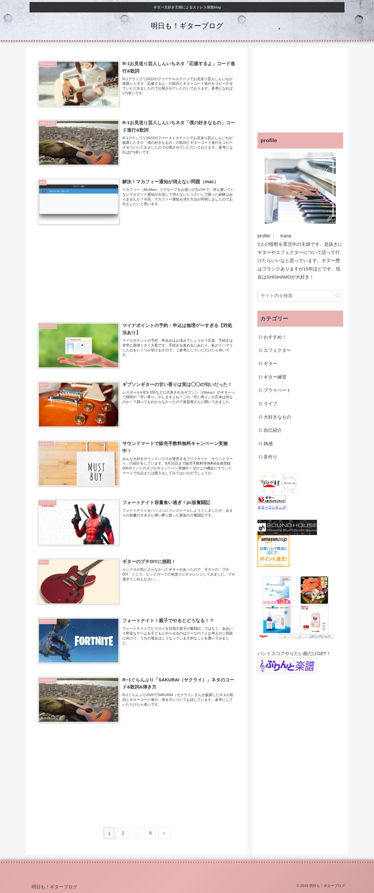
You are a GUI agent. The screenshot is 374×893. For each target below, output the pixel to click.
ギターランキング (271, 507)
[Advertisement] (136, 269)
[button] (337, 295)
